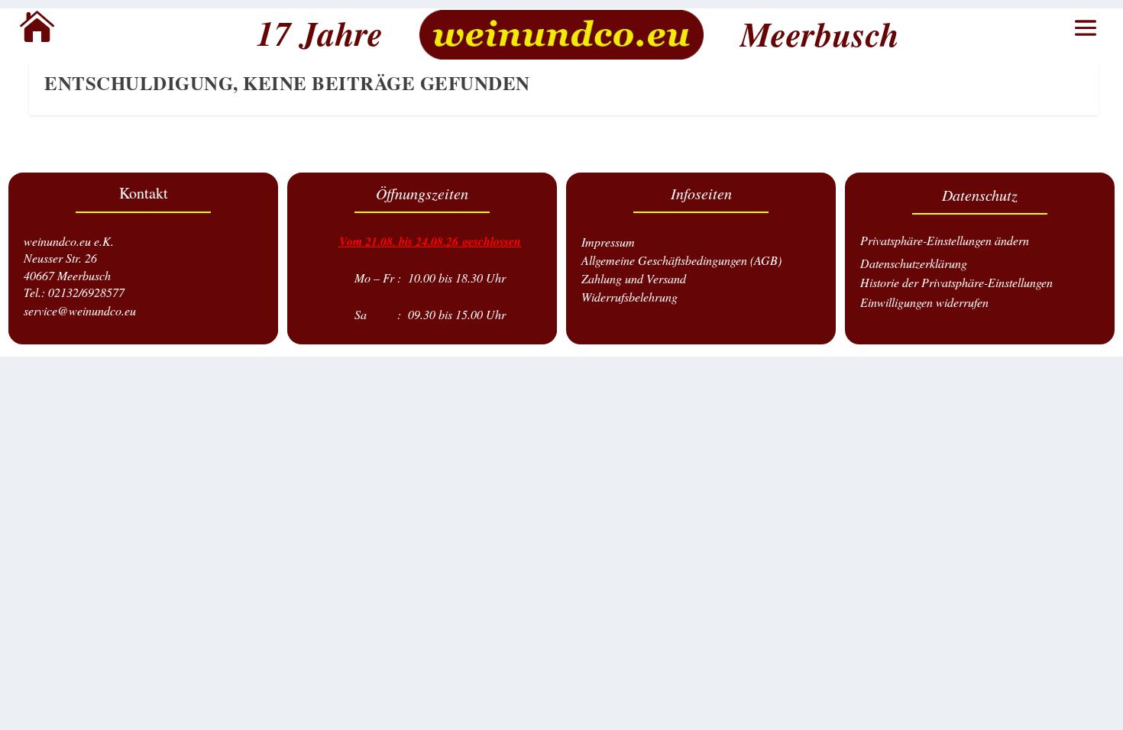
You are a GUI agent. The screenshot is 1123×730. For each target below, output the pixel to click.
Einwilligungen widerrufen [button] (924, 302)
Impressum (608, 242)
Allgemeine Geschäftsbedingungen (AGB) (681, 260)
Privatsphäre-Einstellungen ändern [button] (944, 240)
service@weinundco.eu (80, 310)
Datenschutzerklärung (913, 263)
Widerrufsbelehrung (629, 297)
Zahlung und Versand (633, 278)
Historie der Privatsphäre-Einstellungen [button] (956, 282)
